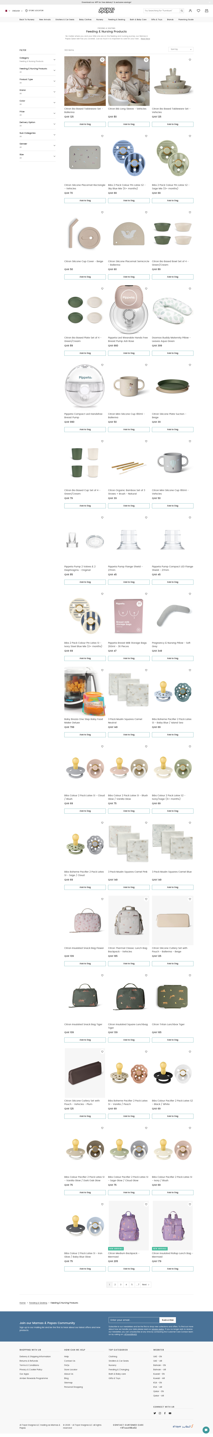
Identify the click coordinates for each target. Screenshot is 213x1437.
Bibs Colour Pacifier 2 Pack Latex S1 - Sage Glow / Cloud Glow (128, 1179)
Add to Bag (85, 124)
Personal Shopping (73, 1387)
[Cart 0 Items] (206, 11)
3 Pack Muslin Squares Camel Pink (127, 872)
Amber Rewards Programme (34, 1378)
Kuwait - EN (159, 1374)
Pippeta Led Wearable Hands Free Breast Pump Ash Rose (128, 339)
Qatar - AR (158, 1396)
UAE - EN (157, 1357)
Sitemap (68, 1383)
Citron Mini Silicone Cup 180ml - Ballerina (126, 416)
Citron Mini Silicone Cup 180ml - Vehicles (170, 492)
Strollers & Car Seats (119, 1361)
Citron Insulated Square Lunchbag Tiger (128, 1026)
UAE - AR (157, 1361)
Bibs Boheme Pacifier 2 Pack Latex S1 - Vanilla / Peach (128, 1102)
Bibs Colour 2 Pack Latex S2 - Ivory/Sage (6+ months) (168, 797)
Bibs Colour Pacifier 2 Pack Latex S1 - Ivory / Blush (172, 1179)
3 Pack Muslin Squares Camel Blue (172, 872)
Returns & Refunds (29, 1361)
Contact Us (69, 1361)
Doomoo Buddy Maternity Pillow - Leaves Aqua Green (171, 339)
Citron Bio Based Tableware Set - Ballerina (83, 110)
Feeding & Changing (119, 1370)
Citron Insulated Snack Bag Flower (84, 948)
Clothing (113, 1357)
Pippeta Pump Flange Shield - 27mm (125, 568)
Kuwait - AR (159, 1378)
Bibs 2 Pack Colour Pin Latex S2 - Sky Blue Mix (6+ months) (127, 187)
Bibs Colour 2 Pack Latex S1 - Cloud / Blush (84, 797)
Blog (66, 1378)
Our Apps (24, 1374)
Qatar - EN (158, 1391)
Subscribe (168, 1320)
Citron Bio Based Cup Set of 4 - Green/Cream (82, 492)
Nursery (112, 1365)
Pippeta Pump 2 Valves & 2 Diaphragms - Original (79, 568)
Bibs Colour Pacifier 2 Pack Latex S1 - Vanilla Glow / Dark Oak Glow (84, 1179)
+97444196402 (130, 1334)
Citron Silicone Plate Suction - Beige (169, 416)
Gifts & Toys (114, 1378)
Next (144, 1285)
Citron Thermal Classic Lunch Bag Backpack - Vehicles (127, 950)
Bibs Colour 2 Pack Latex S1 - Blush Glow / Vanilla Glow (128, 797)
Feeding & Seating (106, 28)
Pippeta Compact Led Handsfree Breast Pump (83, 416)
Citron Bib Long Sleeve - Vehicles (127, 109)
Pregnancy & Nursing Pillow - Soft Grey (171, 645)
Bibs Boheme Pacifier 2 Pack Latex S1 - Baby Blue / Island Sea (171, 721)
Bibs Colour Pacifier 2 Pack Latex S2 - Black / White (172, 1102)
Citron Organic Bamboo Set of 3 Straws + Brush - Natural (126, 492)
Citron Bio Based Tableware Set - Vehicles (171, 110)
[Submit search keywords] (182, 11)
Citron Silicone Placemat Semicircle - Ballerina (128, 263)
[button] (27, 19)
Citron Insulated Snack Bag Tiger (83, 1024)
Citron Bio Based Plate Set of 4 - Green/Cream (82, 339)
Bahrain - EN (159, 1365)
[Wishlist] (102, 59)
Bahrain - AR (159, 1370)
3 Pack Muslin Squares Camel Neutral (125, 721)
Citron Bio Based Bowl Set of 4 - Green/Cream (170, 263)
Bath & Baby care (117, 1374)
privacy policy (158, 1329)
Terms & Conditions (29, 1365)
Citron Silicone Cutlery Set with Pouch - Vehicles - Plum (82, 1102)
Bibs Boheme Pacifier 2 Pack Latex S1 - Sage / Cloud (84, 873)
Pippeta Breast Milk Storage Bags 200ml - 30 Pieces (127, 645)
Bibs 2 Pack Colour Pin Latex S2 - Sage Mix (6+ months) (171, 187)
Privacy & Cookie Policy (31, 1370)
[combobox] (180, 49)
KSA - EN (157, 1383)
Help (66, 1357)
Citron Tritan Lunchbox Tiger (168, 1024)
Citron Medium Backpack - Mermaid (123, 1255)
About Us (68, 1374)
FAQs (66, 1365)
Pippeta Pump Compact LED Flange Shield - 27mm (172, 568)
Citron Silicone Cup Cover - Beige (83, 261)
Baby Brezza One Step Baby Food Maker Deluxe (83, 721)
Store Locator (35, 10)
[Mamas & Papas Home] (107, 11)
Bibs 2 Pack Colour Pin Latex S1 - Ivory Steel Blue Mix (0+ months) (83, 645)
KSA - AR (157, 1387)
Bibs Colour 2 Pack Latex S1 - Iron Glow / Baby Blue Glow (83, 1255)
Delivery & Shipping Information (35, 1357)
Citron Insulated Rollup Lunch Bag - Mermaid (172, 1255)
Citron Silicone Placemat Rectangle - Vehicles (84, 187)
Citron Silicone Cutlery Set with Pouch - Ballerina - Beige (169, 950)
